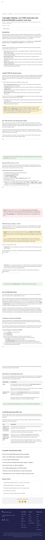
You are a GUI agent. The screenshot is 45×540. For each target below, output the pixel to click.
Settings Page (10, 13)
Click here (5, 238)
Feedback (22, 518)
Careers (22, 516)
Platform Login (34, 2)
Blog (29, 514)
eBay (37, 516)
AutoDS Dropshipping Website (25, 2)
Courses (30, 516)
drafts (13, 179)
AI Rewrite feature (23, 301)
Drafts (20, 385)
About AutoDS (23, 514)
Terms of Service (23, 527)
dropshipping (27, 38)
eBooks (30, 518)
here (11, 184)
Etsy (37, 518)
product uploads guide (12, 158)
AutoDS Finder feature (16, 434)
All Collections (4, 13)
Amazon (38, 514)
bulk (26, 172)
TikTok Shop (39, 525)
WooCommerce (39, 529)
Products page (12, 227)
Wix (37, 527)
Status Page (40, 2)
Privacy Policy (23, 525)
